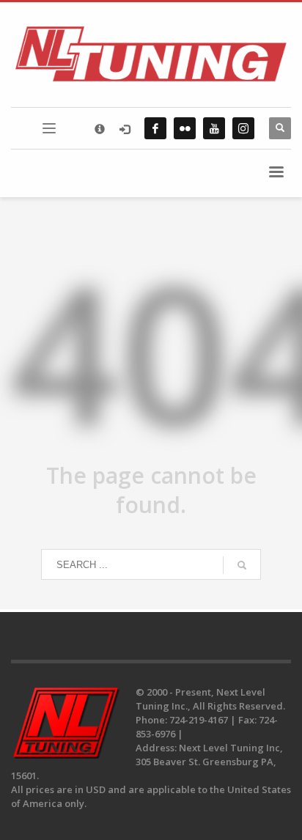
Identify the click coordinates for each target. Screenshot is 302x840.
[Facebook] (155, 128)
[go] (242, 565)
